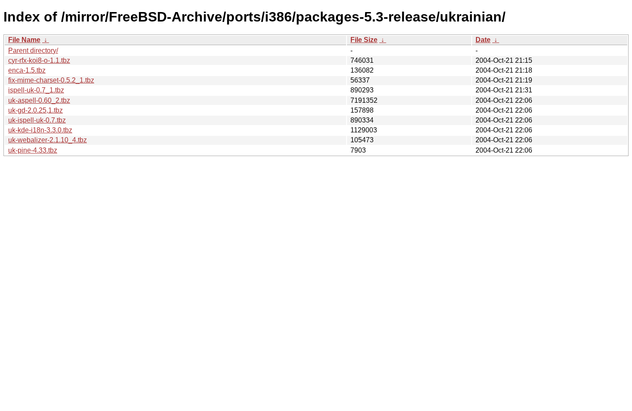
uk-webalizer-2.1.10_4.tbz (47, 140)
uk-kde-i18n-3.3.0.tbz (40, 130)
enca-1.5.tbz (27, 70)
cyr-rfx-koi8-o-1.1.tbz (39, 60)
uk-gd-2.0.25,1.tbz (35, 110)
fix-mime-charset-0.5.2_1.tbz (51, 80)
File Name (24, 39)
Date (483, 39)
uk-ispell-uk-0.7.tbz (37, 120)
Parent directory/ (33, 50)
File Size (363, 39)
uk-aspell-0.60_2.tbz (39, 100)
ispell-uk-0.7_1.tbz (36, 90)
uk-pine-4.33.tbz (32, 150)
